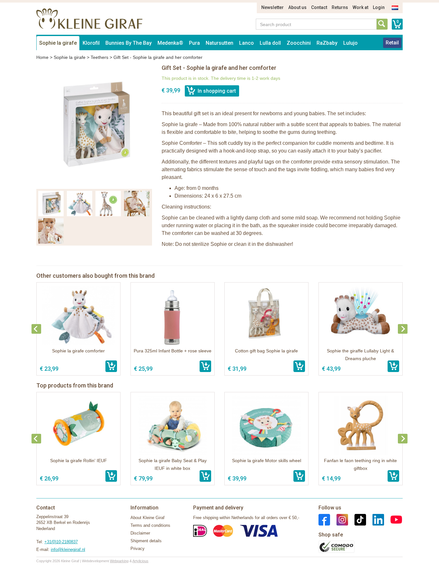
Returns (340, 7)
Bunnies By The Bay (128, 43)
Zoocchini (299, 43)
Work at (360, 7)
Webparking (119, 561)
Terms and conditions (150, 525)
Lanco (246, 43)
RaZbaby (327, 43)
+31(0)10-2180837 (61, 541)
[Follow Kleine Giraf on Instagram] (339, 519)
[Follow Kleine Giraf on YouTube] (393, 519)
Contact (319, 7)
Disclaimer (140, 533)
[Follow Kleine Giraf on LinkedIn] (375, 519)
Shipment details (146, 540)
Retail (392, 43)
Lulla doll (270, 43)
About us (297, 7)
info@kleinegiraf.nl (68, 549)
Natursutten (219, 43)
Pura (194, 43)
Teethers (99, 57)
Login (379, 7)
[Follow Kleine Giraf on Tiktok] (357, 519)
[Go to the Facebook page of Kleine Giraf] (324, 519)
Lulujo (350, 43)
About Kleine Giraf (147, 517)
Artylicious (140, 561)
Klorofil (91, 43)
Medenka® (170, 43)
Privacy (137, 548)
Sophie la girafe (58, 43)
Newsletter (272, 7)
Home (42, 57)
